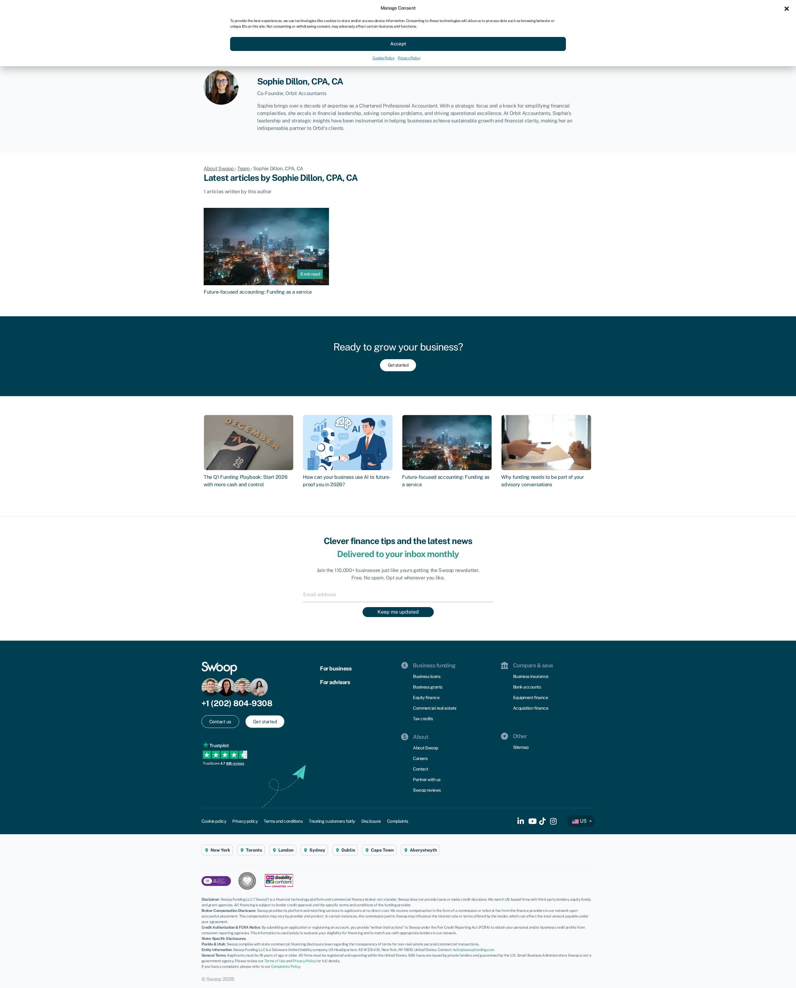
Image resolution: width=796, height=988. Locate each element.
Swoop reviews (427, 790)
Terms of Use (274, 961)
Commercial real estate (434, 708)
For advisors (335, 682)
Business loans (426, 676)
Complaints (397, 821)
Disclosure (371, 821)
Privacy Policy (409, 58)
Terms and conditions (283, 821)
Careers (420, 758)
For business (335, 668)
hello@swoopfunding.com (473, 950)
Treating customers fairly (332, 821)
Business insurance (530, 676)
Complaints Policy (285, 966)
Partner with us (427, 779)
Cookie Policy (384, 58)
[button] (787, 8)
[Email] (398, 594)
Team (244, 169)
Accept (398, 43)
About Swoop (219, 169)
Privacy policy (244, 821)
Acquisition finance (530, 708)
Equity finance (426, 697)
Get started (398, 365)
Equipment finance (530, 697)
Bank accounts (527, 686)
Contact (420, 768)
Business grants (427, 686)
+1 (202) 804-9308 (236, 703)
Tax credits (423, 718)
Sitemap (521, 747)
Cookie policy (213, 821)
